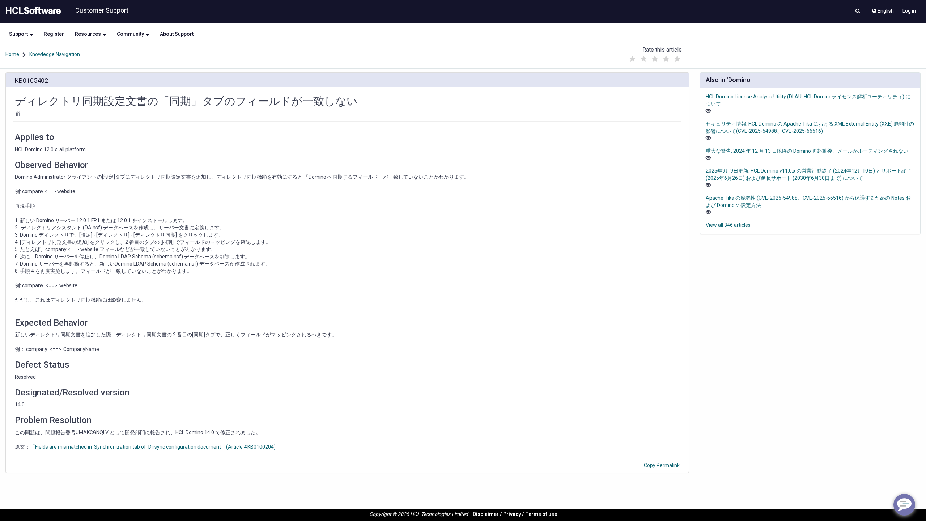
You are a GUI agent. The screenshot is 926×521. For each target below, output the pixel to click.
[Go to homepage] (32, 11)
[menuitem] (882, 9)
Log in (909, 11)
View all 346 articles (728, 225)
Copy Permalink (662, 465)
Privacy (512, 514)
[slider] (655, 57)
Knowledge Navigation (54, 54)
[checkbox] (632, 59)
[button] (858, 11)
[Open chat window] (904, 505)
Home (12, 54)
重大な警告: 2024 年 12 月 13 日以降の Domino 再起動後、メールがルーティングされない (807, 151)
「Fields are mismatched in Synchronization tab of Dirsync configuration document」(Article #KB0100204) (153, 447)
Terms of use (541, 514)
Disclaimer (486, 514)
